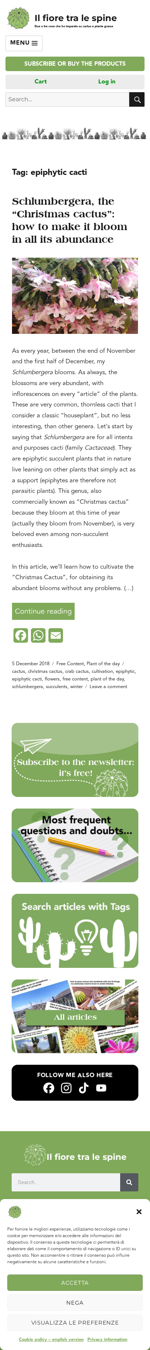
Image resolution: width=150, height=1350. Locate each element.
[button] (139, 1211)
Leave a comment (108, 686)
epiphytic (125, 671)
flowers (52, 679)
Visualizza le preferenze (75, 1322)
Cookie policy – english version (51, 1339)
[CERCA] (137, 99)
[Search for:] (67, 99)
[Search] (129, 1182)
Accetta (75, 1282)
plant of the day (107, 679)
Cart (41, 81)
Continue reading (45, 610)
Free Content (70, 663)
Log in (106, 81)
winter (76, 686)
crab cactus (77, 671)
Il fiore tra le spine (76, 18)
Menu (21, 43)
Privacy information (107, 1339)
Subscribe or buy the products (75, 64)
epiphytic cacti (27, 679)
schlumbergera (27, 686)
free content (75, 679)
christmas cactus (45, 671)
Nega (75, 1302)
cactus (18, 671)
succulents (56, 686)
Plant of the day (103, 663)
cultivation (102, 671)
